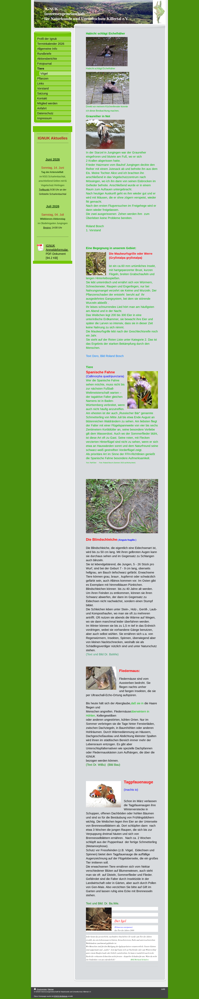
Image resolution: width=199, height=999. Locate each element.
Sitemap (51, 989)
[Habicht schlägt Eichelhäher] (107, 51)
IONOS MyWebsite (60, 996)
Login (163, 989)
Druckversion (42, 989)
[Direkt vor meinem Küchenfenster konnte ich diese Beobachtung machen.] (107, 88)
